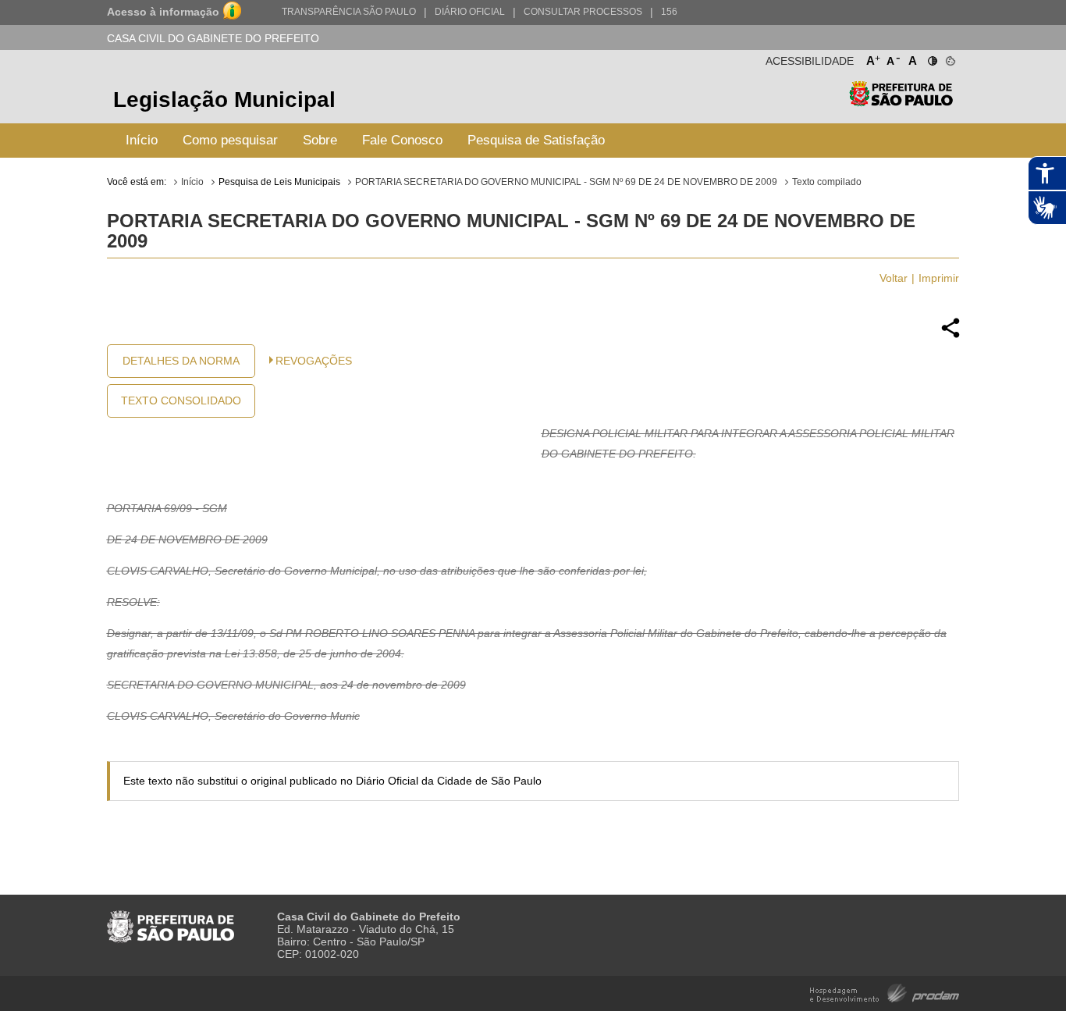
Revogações (313, 360)
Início (142, 140)
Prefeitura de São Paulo (901, 101)
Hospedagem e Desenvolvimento (884, 992)
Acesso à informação (163, 11)
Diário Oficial (470, 11)
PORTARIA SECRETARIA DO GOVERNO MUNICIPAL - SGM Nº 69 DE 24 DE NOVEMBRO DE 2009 (566, 181)
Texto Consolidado (181, 400)
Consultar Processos (583, 11)
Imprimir (939, 278)
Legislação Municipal (224, 99)
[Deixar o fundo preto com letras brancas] (931, 58)
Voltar (893, 278)
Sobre (320, 140)
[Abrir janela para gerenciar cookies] (949, 58)
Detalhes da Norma (181, 360)
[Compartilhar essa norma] (950, 335)
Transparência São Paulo (349, 11)
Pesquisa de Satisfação (536, 140)
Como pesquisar (230, 140)
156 (669, 11)
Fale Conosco (402, 140)
